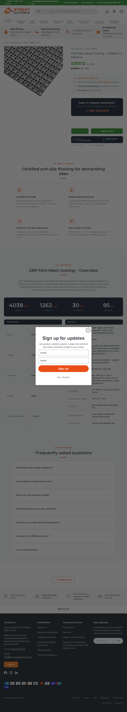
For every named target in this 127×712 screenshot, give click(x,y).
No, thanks (63, 377)
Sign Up (63, 369)
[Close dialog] (88, 330)
